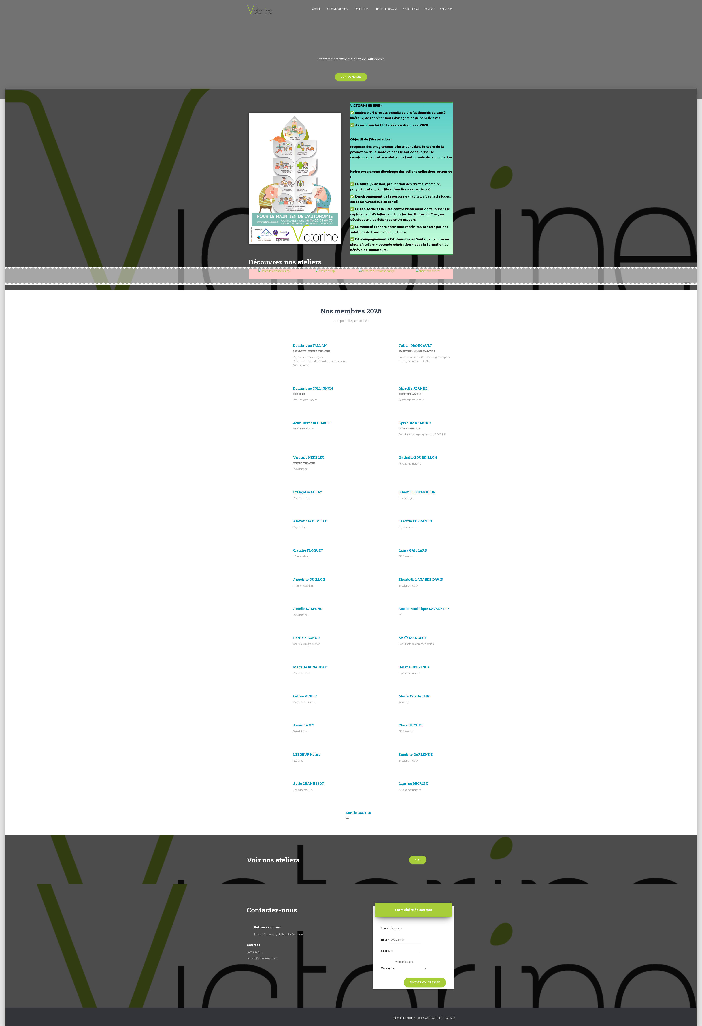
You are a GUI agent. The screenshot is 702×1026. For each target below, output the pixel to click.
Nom (384, 928)
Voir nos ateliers (351, 77)
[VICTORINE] (259, 9)
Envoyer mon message (425, 982)
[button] (255, 271)
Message (387, 968)
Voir (417, 859)
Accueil (316, 9)
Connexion (446, 9)
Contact (429, 9)
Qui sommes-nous (336, 9)
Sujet (384, 950)
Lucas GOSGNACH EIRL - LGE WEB (435, 1017)
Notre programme (387, 9)
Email (385, 939)
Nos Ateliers (361, 9)
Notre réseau (411, 9)
